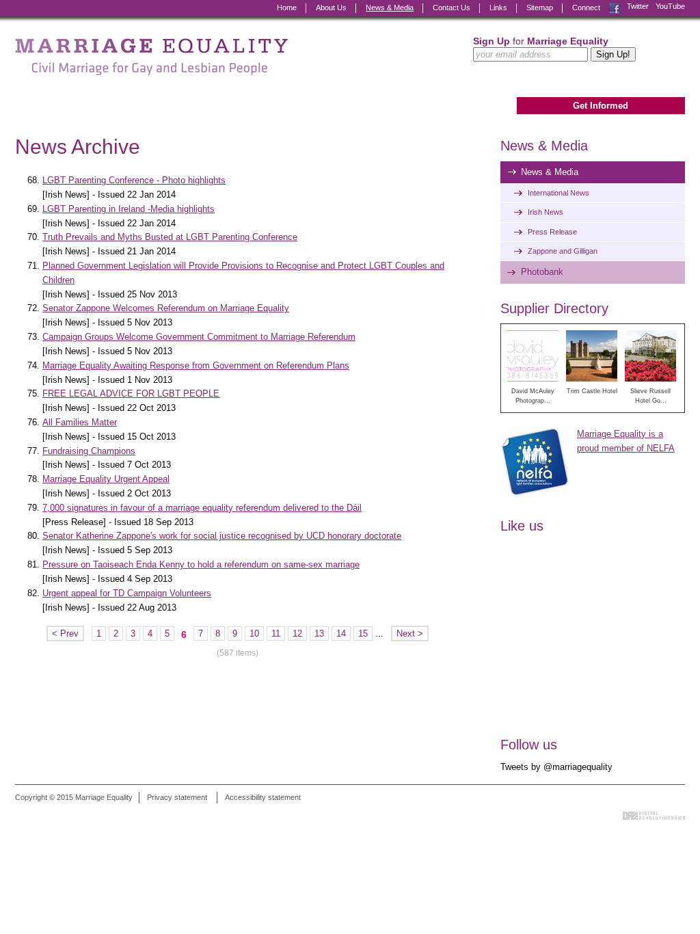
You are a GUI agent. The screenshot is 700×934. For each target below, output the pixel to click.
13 (319, 633)
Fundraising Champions (88, 451)
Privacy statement (177, 797)
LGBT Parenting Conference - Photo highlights (134, 180)
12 (297, 633)
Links (498, 7)
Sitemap (539, 7)
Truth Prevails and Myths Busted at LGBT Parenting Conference (169, 237)
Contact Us (451, 7)
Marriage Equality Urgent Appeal (106, 479)
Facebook (614, 6)
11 (275, 633)
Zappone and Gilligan (562, 251)
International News (558, 193)
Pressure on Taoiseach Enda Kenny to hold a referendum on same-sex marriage (201, 564)
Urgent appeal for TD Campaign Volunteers (126, 593)
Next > (409, 633)
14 (341, 633)
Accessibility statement (263, 797)
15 (363, 633)
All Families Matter (79, 422)
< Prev (65, 633)
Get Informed (600, 106)
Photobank (542, 272)
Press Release (552, 232)
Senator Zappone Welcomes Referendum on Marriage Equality (165, 308)
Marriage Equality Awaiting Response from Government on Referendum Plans (195, 365)
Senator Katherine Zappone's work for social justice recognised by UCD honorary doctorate (221, 536)
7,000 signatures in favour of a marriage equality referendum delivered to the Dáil (202, 508)
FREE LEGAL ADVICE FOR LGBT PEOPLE (130, 393)
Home (287, 7)
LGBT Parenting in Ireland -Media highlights (128, 209)
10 (254, 633)
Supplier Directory (554, 308)
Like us (521, 525)
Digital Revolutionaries (654, 816)
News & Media (390, 7)
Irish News (545, 212)
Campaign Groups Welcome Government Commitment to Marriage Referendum (198, 337)
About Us (331, 7)
